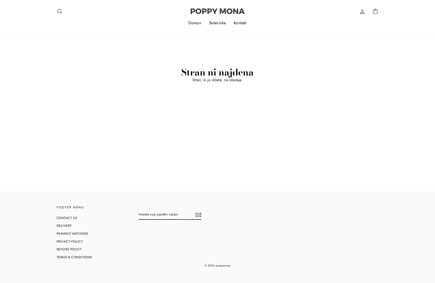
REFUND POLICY (69, 249)
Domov (194, 23)
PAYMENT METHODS (72, 233)
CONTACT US (67, 218)
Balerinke (217, 23)
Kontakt (240, 23)
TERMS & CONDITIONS (74, 257)
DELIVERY (64, 225)
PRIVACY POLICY (70, 241)
